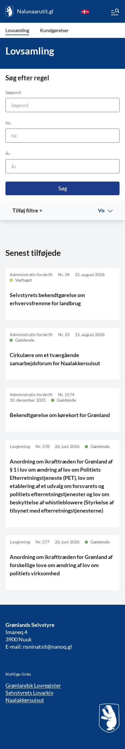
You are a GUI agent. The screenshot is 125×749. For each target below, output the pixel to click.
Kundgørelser (54, 30)
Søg (62, 188)
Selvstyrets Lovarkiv (29, 692)
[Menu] (115, 13)
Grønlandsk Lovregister (33, 685)
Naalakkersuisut (24, 700)
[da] (85, 11)
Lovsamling (17, 30)
